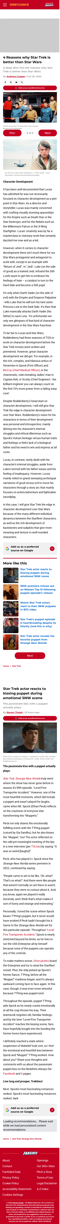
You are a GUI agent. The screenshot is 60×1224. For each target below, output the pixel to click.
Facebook (9, 1073)
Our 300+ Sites (46, 1166)
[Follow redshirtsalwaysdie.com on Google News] (52, 548)
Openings (42, 1160)
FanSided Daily (11, 1171)
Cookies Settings (12, 1194)
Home (6, 666)
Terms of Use (45, 1177)
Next (48, 133)
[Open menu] (5, 4)
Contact (7, 1166)
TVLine (35, 846)
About (6, 1160)
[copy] (22, 82)
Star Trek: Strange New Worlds (27, 1139)
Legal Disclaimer (47, 1183)
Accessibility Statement (16, 1189)
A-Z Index (42, 1189)
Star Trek (16, 666)
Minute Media (18, 1203)
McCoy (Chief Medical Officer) (21, 370)
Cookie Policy (10, 1183)
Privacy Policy (10, 1177)
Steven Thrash (15, 712)
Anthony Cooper (16, 76)
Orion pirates (41, 960)
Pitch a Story (44, 1171)
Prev (12, 133)
